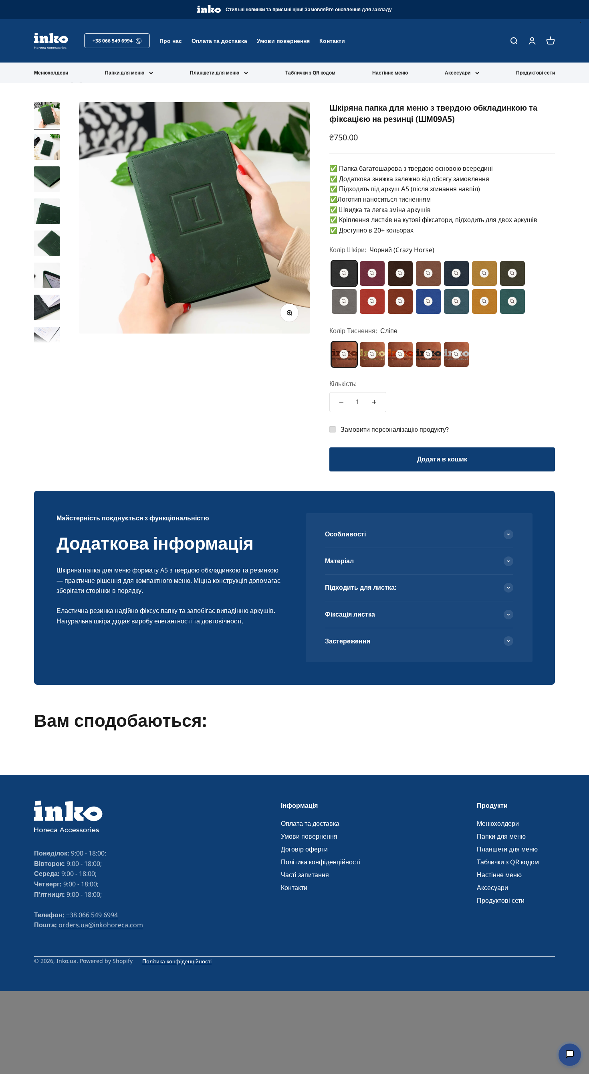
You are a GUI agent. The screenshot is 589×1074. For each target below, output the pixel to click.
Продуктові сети (535, 72)
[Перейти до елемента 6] (47, 277)
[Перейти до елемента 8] (47, 341)
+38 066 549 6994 (92, 914)
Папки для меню (124, 72)
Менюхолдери (51, 72)
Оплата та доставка (219, 40)
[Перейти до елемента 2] (47, 148)
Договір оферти (304, 849)
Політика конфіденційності (320, 862)
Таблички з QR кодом (310, 72)
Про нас (170, 40)
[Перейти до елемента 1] (47, 116)
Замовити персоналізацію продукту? (395, 429)
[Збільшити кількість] (374, 402)
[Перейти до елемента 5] (47, 245)
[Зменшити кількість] (341, 402)
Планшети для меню (214, 72)
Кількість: (343, 383)
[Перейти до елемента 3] (47, 180)
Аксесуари (457, 72)
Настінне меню (390, 72)
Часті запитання (305, 874)
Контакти (332, 40)
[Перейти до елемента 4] (47, 212)
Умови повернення (283, 40)
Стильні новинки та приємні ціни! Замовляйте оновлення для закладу (309, 9)
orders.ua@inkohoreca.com (100, 924)
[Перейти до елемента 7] (47, 309)
